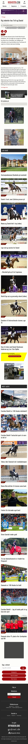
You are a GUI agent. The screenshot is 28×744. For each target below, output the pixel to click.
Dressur (3, 195)
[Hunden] (14, 725)
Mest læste (14, 679)
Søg (23, 668)
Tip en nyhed (14, 675)
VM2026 (3, 407)
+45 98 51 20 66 (8, 707)
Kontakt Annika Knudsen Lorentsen (15, 356)
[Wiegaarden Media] (14, 733)
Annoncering (19, 715)
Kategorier (14, 672)
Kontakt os (13, 715)
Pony (3, 555)
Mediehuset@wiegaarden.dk (17, 707)
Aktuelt (3, 171)
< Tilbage (3, 17)
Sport (3, 316)
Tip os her (8, 715)
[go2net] (14, 729)
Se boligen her (4, 87)
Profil (3, 34)
